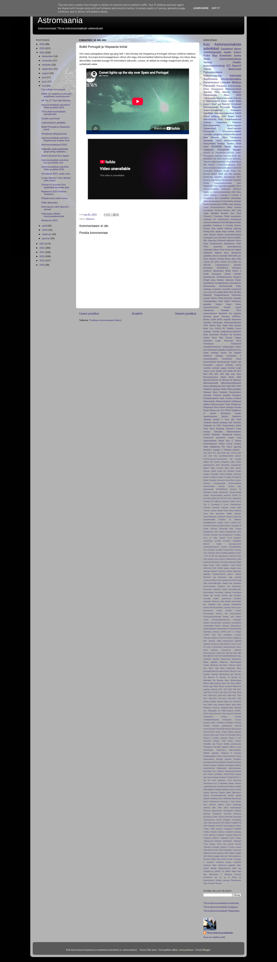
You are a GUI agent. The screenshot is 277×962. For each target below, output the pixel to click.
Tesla (205, 429)
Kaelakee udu (224, 586)
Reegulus (237, 759)
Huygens (237, 277)
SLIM (239, 210)
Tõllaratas (215, 434)
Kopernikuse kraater (212, 610)
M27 (239, 371)
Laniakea (214, 638)
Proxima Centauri (233, 398)
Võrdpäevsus (208, 871)
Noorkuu (216, 708)
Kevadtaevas (235, 283)
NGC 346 (232, 689)
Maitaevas (224, 662)
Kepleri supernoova (222, 598)
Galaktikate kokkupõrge (230, 198)
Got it (216, 8)
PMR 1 (214, 723)
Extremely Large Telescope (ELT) (222, 341)
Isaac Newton (217, 280)
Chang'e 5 (225, 195)
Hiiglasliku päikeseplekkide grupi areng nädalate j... (54, 150)
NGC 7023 (236, 695)
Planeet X (207, 738)
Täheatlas (218, 432)
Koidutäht (211, 604)
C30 (221, 498)
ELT (239, 523)
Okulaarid (237, 714)
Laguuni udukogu (224, 365)
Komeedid (225, 55)
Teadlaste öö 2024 (215, 826)
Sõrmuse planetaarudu (212, 811)
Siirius (238, 240)
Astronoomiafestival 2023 (214, 222)
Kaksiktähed (208, 283)
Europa (206, 228)
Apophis (213, 480)
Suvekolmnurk (216, 244)
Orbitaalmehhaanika (211, 720)
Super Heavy (233, 304)
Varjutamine (223, 149)
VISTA (221, 850)
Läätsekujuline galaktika (53, 122)
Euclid (226, 171)
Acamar (217, 462)
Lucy (205, 292)
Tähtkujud (237, 841)
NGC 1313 (222, 689)
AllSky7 (206, 468)
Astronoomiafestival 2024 (54, 144)
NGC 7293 (207, 698)
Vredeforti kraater (223, 862)
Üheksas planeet (231, 450)
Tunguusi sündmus (211, 838)
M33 (205, 374)
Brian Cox (208, 328)
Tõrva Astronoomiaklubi (228, 140)
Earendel (206, 526)
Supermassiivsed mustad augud (222, 307)
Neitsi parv (228, 701)
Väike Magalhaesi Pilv (214, 447)
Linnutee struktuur (212, 134)
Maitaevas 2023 (49, 220)
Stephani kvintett (211, 419)
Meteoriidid (234, 69)
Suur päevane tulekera (213, 805)
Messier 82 (227, 380)
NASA (238, 113)
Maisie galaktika (210, 662)
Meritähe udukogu (210, 674)
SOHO (211, 774)
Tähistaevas (209, 98)
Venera (215, 256)
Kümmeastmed (235, 629)
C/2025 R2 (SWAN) (224, 328)
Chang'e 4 (214, 195)
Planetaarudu (210, 95)
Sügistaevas (229, 244)
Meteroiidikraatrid (232, 134)
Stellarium (236, 416)
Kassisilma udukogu (232, 201)
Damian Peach (222, 510)
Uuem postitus (89, 313)
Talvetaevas (208, 310)
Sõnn (220, 808)
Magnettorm (236, 659)
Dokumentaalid (209, 519)
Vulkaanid (225, 189)
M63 (239, 653)
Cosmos (206, 510)
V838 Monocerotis (210, 850)
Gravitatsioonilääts (231, 131)
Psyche (214, 298)
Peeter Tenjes (221, 732)
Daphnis (238, 510)
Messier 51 (236, 677)
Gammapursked (234, 544)
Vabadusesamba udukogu (213, 853)
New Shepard (219, 705)
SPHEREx (219, 774)
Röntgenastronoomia (233, 771)
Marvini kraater (218, 671)
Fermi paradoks (234, 538)
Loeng (238, 365)
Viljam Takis (216, 859)
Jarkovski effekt (209, 580)
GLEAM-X (227, 541)
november (47, 60)
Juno (205, 146)
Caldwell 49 (208, 501)
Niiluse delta (230, 705)
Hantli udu (222, 174)
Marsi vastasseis (224, 159)
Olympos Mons (210, 392)
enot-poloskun (186, 950)
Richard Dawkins (219, 762)
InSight (206, 280)
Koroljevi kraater (233, 610)
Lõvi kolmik (228, 371)
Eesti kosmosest (211, 335)
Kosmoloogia (208, 614)
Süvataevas (208, 817)
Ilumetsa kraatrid (225, 571)
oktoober (47, 65)
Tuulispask (224, 838)
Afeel (205, 259)
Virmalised (236, 104)
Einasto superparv (232, 526)
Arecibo (221, 259)
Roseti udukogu (227, 407)
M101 (224, 238)
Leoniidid (226, 289)
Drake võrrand (230, 523)
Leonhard (216, 289)
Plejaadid (236, 107)
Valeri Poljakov (229, 853)
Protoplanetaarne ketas (213, 398)
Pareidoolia (220, 729)
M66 (209, 656)
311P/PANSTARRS (226, 456)
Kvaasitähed (236, 623)
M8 (224, 656)
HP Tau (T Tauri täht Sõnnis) (55, 100)
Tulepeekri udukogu (233, 832)
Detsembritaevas (210, 517)
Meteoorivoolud (233, 89)
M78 (220, 656)
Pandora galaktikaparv (222, 726)
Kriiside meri (228, 617)
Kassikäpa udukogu (223, 592)
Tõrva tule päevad (225, 844)
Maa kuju (230, 374)
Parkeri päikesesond (233, 729)
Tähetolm (217, 841)
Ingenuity (227, 156)
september (48, 69)
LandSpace (227, 635)
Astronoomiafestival (224, 113)
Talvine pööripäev (223, 820)
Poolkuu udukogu (220, 738)
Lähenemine (217, 647)
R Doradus (236, 753)
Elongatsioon (208, 532)
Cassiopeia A (216, 504)
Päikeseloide (209, 401)
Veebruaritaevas (234, 856)
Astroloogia (218, 322)
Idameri (233, 568)
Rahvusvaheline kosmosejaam (222, 125)
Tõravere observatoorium (214, 162)
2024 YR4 (212, 456)
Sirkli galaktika (208, 789)
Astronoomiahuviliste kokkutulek (217, 168)
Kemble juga (227, 595)
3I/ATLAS (237, 189)
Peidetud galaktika (222, 395)
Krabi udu (236, 156)
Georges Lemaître (215, 550)
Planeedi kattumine (226, 240)
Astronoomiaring (234, 483)
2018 (42, 265)
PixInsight (231, 735)
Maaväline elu (209, 159)
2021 (42, 252)
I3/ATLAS (207, 568)
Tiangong (220, 429)
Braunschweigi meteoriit (220, 495)
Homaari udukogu (228, 562)
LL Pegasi (237, 632)
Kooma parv (236, 607)
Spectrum (214, 792)
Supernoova (210, 79)
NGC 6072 (227, 692)
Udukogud (208, 250)
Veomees (207, 859)
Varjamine (222, 313)
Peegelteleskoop (221, 295)
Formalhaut (208, 344)
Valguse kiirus (222, 253)
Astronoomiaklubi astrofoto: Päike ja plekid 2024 (55, 168)
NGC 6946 (227, 695)
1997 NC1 (212, 453)
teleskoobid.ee (209, 880)
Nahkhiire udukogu (211, 389)
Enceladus (208, 268)
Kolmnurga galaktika (212, 177)
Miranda (220, 680)
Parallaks (223, 392)
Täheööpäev (227, 841)
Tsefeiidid (237, 829)
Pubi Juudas (227, 741)
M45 (211, 374)
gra (216, 877)
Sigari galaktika (211, 213)
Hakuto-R (233, 556)
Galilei (219, 544)
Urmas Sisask (235, 847)
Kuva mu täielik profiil (214, 937)
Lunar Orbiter (216, 371)
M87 (222, 374)
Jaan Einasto (209, 235)
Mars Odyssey (229, 665)
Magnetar (207, 295)
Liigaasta (206, 644)
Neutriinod (237, 701)
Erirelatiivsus (222, 268)
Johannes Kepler (233, 280)
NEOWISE (216, 146)
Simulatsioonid (222, 786)
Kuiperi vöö (236, 362)
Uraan (224, 101)
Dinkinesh (221, 517)
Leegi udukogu (234, 204)
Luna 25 (212, 292)
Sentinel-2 (223, 777)
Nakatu (206, 701)
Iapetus (227, 568)
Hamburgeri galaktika (216, 350)
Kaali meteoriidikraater (212, 583)
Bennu (228, 259)
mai (44, 86)
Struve (206, 801)
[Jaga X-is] (111, 214)
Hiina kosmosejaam (212, 201)
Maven (227, 671)
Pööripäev (221, 86)
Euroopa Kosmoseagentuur (222, 535)
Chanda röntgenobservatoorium (226, 331)
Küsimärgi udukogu (211, 632)
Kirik (222, 601)
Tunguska (220, 835)
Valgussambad (209, 441)
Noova (230, 238)
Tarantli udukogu (219, 422)
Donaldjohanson (209, 523)
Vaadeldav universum (232, 850)
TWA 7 (215, 817)
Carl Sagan (228, 116)
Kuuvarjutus (217, 89)
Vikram (222, 444)
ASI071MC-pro (234, 256)
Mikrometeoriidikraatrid (231, 383)
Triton (238, 244)
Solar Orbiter (224, 301)
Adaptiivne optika (228, 462)
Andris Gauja (216, 471)
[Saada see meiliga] (105, 214)
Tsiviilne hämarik (210, 832)
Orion (206, 89)
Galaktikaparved (233, 119)
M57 (216, 374)
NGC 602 (219, 692)
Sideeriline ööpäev (227, 783)
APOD (219, 319)
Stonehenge (236, 798)
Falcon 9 (236, 271)
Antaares (213, 259)
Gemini (228, 274)
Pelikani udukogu (234, 732)
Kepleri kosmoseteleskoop (229, 235)
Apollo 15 (214, 477)
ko (225, 877)
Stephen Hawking (210, 798)
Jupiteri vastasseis (215, 122)
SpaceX (236, 65)
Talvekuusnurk (209, 820)
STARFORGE (229, 774)
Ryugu (206, 410)
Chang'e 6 (236, 195)
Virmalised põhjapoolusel (54, 134)
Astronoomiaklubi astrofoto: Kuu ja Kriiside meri (55, 161)
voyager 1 (218, 450)
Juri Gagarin (235, 353)
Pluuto (228, 146)
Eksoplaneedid (210, 107)
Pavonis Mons (209, 732)
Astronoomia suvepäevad (229, 219)
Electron (214, 529)
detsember (48, 56)
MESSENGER (231, 656)
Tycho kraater (235, 838)
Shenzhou (237, 780)
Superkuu (237, 159)
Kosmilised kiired (231, 359)
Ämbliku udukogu (223, 880)
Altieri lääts (229, 468)
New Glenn (208, 705)
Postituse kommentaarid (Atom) (105, 320)
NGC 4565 (236, 386)
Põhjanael (225, 753)
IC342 (214, 568)
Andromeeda (234, 86)
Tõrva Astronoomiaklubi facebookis (221, 903)
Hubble (231, 231)
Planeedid (209, 85)
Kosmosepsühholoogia (212, 617)
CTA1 (229, 498)
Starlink (224, 416)
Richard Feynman (234, 762)
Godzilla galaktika (228, 553)
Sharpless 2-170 (225, 780)
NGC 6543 (217, 695)
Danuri (231, 510)
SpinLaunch (236, 792)
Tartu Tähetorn (234, 422)
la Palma (232, 877)
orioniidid (223, 256)
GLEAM (218, 541)
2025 (42, 48)
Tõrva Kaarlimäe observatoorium (222, 247)
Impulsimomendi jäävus (223, 574)
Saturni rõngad (213, 777)
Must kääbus (236, 683)
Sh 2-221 (212, 780)
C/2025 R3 (214, 498)
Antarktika (215, 474)
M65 (205, 656)
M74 (213, 656)
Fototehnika (208, 541)
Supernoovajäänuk (212, 110)
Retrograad (207, 762)
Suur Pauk (235, 213)
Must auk (216, 104)
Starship (207, 92)
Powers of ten (235, 738)
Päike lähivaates (49, 202)
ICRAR (220, 568)
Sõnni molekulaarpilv (232, 808)
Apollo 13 (206, 477)
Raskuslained (208, 759)
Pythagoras (207, 747)
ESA (217, 198)
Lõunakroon (226, 650)
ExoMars (237, 535)
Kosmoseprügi (223, 362)
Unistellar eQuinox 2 (220, 847)
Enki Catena (219, 532)
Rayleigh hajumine (224, 759)
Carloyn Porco (235, 501)
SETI (205, 774)
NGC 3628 (226, 386)
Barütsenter (223, 492)
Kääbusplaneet (223, 629)
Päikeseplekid (213, 101)
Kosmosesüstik (225, 286)
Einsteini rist (226, 335)
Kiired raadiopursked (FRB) (215, 204)
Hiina (217, 92)
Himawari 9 (216, 562)
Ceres (226, 504)
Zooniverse (207, 877)
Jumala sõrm (227, 580)
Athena (212, 325)
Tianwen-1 (208, 216)
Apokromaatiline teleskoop (230, 474)
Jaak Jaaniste (235, 577)
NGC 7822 (236, 698)
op (240, 877)
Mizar (227, 680)
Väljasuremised (224, 868)
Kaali (239, 580)
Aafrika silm (208, 462)
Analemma (236, 319)
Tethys (238, 826)
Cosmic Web (235, 507)
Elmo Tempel (235, 529)
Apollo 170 (230, 477)
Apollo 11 (207, 192)
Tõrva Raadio (209, 844)
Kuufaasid (207, 238)
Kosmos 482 (221, 614)
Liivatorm (214, 644)
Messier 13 (213, 677)
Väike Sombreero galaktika (223, 865)
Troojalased (228, 829)
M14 (223, 653)
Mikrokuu (237, 380)
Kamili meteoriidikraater (231, 589)
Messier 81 (217, 380)
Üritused (218, 883)
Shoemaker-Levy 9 (211, 783)
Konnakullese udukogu (222, 607)
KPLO (234, 580)
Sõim (214, 808)
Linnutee (226, 82)
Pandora (206, 726)
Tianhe (206, 829)
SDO (233, 210)
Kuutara (206, 623)
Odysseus (212, 240)
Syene (228, 805)
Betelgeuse (231, 222)
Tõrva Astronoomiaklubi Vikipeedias (221, 911)
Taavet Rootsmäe (226, 817)
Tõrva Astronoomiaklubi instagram (220, 907)
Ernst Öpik (217, 338)
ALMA (213, 319)
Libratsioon (236, 289)
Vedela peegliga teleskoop (217, 856)
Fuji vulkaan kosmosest (53, 89)
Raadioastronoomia (223, 183)
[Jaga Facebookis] (114, 214)
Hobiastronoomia (224, 277)
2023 (42, 244)
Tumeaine (218, 216)
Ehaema (214, 526)
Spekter (222, 792)
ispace (216, 316)
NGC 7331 (217, 698)
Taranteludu (236, 820)
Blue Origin (222, 325)
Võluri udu (236, 868)
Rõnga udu (215, 410)
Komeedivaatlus (210, 359)
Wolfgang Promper (232, 874)
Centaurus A (218, 225)
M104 (226, 292)
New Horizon (211, 137)
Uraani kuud (234, 438)
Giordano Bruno (214, 553)
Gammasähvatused (211, 547)
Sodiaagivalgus (210, 301)
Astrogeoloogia (219, 483)
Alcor (218, 465)
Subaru (218, 304)
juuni (44, 81)
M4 (231, 653)
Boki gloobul (235, 325)
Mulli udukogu (215, 683)
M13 (231, 292)
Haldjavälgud (228, 347)
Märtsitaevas (215, 386)
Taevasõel (237, 817)
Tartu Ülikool (226, 823)
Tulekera (221, 832)
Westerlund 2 (215, 874)
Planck (238, 735)
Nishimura (207, 708)
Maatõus (216, 659)
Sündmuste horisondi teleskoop (227, 814)
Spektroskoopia (210, 416)
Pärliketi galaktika (211, 753)
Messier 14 (225, 677)
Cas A (206, 504)
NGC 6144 (237, 692)
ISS (228, 65)
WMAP (228, 871)
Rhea (216, 407)
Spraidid (224, 213)
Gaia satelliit (217, 228)
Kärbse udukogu (222, 626)
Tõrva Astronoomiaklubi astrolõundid (53, 112)
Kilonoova (216, 601)
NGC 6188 (207, 695)
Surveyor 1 (225, 801)
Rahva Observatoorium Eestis (229, 756)
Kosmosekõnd (209, 362)
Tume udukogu (209, 835)
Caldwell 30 (236, 498)
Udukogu (207, 219)
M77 (217, 656)
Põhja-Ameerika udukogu (229, 298)
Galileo (214, 174)
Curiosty (229, 225)
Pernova (206, 735)
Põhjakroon (236, 404)
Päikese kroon (235, 747)
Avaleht (137, 313)
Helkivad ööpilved (232, 228)
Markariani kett (216, 665)
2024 (42, 52)
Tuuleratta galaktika (226, 186)
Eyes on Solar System (214, 538)
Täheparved (208, 841)
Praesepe (207, 741)
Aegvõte (227, 319)
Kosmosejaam (235, 614)
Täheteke (225, 310)
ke (221, 877)
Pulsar (206, 183)
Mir (214, 680)
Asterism (206, 483)
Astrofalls (207, 322)
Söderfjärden (228, 811)
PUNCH (238, 723)
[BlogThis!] (108, 214)
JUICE (238, 231)
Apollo (231, 101)
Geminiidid (208, 131)
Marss (237, 48)
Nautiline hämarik (216, 701)
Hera (239, 350)
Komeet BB (207, 607)
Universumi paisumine (214, 438)
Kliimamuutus (209, 286)
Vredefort (210, 862)
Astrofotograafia (212, 52)
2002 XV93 (221, 453)
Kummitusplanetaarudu (221, 620)
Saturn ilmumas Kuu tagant (55, 156)
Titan (224, 137)
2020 (42, 256)
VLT (214, 219)
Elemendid (223, 529)
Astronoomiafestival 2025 (229, 165)
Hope (224, 231)
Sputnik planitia (234, 795)
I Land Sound (235, 565)
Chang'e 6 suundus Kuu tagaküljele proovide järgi (55, 185)
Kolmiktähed (236, 604)
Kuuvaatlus (208, 365)
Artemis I (212, 165)
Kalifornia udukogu (213, 356)
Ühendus (226, 316)
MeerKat (207, 380)
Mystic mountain (225, 686)
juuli (44, 77)
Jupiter (227, 52)
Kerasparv (236, 110)
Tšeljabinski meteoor (231, 434)
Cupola (213, 510)
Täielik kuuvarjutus (232, 216)
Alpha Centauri (217, 468)
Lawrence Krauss (225, 638)
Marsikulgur (216, 180)
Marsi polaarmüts (227, 668)
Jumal (218, 580)
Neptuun (236, 122)
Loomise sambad (211, 368)
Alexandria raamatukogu (231, 465)
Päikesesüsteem (212, 72)
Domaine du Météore (230, 519)
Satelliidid (208, 113)
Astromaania (60, 20)
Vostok (224, 859)
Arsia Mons (230, 480)
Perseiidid (225, 107)
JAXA (238, 143)
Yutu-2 (229, 447)
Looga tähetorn (225, 644)
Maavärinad (225, 659)
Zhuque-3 (207, 450)
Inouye (224, 353)
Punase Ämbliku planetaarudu (228, 744)
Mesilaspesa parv (226, 674)
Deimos (237, 225)
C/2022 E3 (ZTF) (211, 262)
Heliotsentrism (231, 559)
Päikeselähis (208, 750)
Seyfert (213, 413)
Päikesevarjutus (212, 75)
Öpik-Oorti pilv (209, 883)
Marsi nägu (214, 668)
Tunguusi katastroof (233, 835)
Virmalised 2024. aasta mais (55, 174)
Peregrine (236, 395)
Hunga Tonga (214, 565)
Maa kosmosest (225, 98)
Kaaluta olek (227, 583)
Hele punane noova (211, 559)
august (46, 73)
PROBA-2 (221, 723)
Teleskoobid (209, 128)
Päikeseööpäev (235, 750)
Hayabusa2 (231, 350)
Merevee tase (235, 671)
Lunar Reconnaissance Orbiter (218, 207)
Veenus (207, 62)
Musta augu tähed (210, 686)
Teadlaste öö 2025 (212, 426)
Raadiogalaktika (209, 756)
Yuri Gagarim (235, 313)
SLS (222, 410)
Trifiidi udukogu (216, 829)
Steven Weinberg (224, 798)
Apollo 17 (222, 477)
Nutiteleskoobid (227, 708)
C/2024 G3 (225, 262)
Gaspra (224, 547)
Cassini (207, 104)
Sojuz (205, 244)
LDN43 (223, 632)
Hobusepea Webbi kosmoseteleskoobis (52, 214)
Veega (221, 441)
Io (222, 201)
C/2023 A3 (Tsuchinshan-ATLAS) (218, 153)
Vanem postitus (185, 313)
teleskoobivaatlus (231, 79)
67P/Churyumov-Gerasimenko (215, 459)
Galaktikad (227, 48)
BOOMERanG (221, 489)
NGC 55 (211, 692)
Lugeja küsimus (227, 368)
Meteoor (90, 219)
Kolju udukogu (223, 604)
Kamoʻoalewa (208, 592)
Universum (229, 250)
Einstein (237, 265)
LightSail (238, 641)
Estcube (206, 535)
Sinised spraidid (235, 786)
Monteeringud (236, 680)
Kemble (217, 595)
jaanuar (46, 238)
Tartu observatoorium (211, 823)
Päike (206, 55)
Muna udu (226, 683)
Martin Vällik (235, 377)
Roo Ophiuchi (218, 771)
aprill (44, 226)
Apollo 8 (206, 480)
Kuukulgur (237, 620)
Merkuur (236, 82)
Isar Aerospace (220, 577)
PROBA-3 (230, 723)
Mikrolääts (207, 680)
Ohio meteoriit (227, 714)
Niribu (239, 705)
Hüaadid (225, 565)
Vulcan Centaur (233, 444)
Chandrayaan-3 (222, 265)
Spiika (228, 792)
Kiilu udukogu (235, 174)
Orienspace (227, 720)
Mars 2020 (232, 95)
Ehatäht (221, 526)
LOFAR (206, 635)
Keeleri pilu (208, 595)
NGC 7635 (227, 698)
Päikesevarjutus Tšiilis (220, 404)
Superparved (215, 801)
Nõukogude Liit (214, 711)
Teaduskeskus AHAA (231, 426)
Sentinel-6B (231, 777)
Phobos (226, 210)
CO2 (225, 498)
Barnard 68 (235, 489)
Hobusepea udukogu (212, 156)
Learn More (201, 8)
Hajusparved (223, 556)
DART (238, 153)
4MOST (238, 456)
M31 (239, 292)
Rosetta (237, 407)
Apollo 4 (238, 477)
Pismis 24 (223, 735)
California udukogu (221, 501)
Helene (222, 559)
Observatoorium (215, 714)
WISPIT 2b (219, 871)
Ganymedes (209, 143)
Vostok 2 (230, 859)
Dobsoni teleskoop (233, 517)
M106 (219, 653)
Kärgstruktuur (235, 626)
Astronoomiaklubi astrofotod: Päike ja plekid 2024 (55, 106)
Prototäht (237, 180)
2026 (42, 44)
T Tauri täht (228, 419)
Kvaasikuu (226, 623)
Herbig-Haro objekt (212, 231)
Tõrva (228, 162)
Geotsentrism (228, 550)
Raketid (226, 104)
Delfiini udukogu (234, 514)
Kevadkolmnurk (222, 283)
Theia (212, 429)
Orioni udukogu (211, 116)
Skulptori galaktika (222, 789)
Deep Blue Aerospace (213, 514)
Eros (239, 532)
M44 (235, 653)
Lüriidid (219, 292)
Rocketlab (207, 771)
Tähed (207, 69)
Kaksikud (217, 589)
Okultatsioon (208, 717)
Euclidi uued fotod (50, 118)
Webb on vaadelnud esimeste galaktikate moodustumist (56, 95)
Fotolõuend (236, 344)
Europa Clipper (233, 338)
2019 (42, 260)
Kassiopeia (237, 592)
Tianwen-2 (230, 429)
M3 (235, 292)
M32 (227, 653)
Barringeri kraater (210, 492)
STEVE (228, 410)
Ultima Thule (218, 250)
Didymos (218, 171)
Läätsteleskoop (229, 647)
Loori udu (217, 238)
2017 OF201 (231, 453)
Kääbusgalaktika (209, 629)
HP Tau (214, 556)
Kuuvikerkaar (216, 623)
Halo (239, 556)
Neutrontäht (227, 180)
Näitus (224, 389)
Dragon (220, 523)
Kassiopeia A (234, 356)
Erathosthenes (230, 532)
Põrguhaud (208, 407)
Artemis (226, 92)
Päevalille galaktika (220, 747)
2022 (42, 248)
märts (45, 230)
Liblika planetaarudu (225, 641)
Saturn (237, 52)
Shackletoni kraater (230, 413)
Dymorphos (208, 198)
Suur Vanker (236, 801)
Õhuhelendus (236, 880)
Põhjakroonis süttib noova (54, 198)
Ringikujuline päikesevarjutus (229, 768)
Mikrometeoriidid (210, 383)
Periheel (218, 210)
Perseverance (211, 82)
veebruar (47, 234)
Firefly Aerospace (212, 274)
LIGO (229, 632)
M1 (235, 371)
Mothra (206, 683)
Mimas (206, 386)
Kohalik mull (230, 601)
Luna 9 (209, 647)
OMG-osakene (227, 711)
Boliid (238, 101)
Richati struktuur (210, 765)
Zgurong (237, 447)
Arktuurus (221, 480)
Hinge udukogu (210, 353)
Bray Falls (236, 259)
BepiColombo (234, 128)
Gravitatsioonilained (212, 347)
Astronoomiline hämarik (214, 486)
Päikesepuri (221, 750)
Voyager (237, 149)
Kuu (206, 44)
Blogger (206, 950)
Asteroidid (235, 75)
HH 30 (207, 556)
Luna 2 (234, 644)
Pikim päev (214, 735)
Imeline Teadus (225, 143)
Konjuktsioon (229, 177)
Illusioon (214, 571)
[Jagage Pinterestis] (117, 214)
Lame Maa (216, 635)
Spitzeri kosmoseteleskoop (214, 795)
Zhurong (207, 316)
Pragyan (216, 741)
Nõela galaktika (234, 389)
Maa (214, 55)
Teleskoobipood (229, 826)
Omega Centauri (231, 717)
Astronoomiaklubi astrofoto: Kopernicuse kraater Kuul (55, 139)
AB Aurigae (235, 459)
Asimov (238, 480)
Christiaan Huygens (220, 507)
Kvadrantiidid (208, 626)
